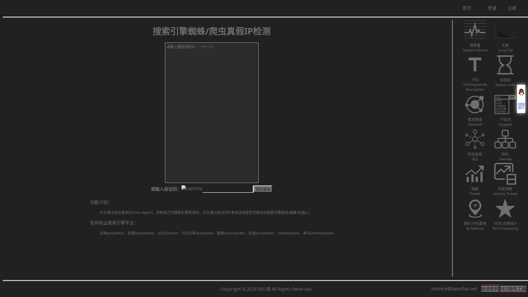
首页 (467, 8)
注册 (512, 8)
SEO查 (264, 289)
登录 (492, 8)
